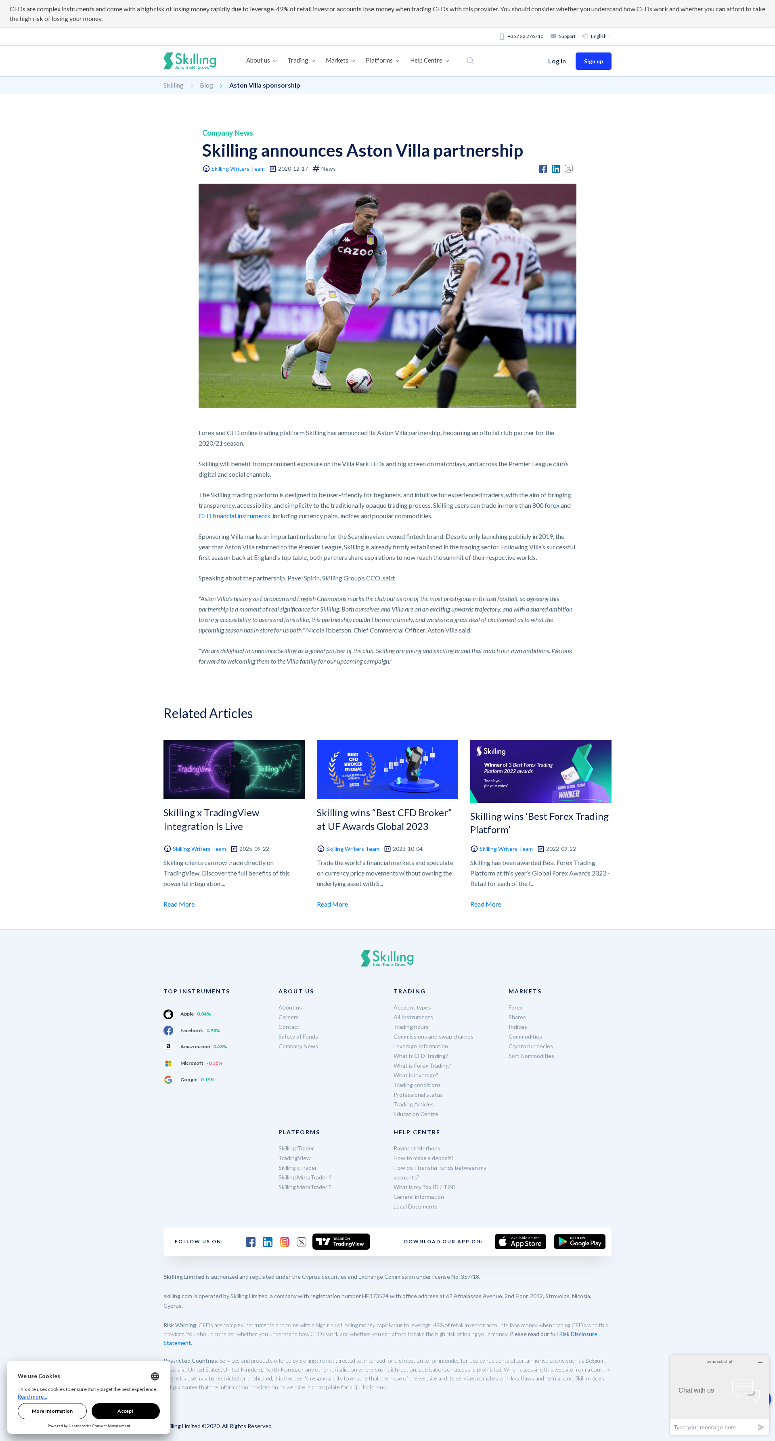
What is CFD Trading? (421, 1055)
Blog (206, 85)
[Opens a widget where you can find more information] (719, 1394)
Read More (179, 904)
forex (552, 505)
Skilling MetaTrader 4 (305, 1177)
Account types (412, 1007)
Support (567, 36)
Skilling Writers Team (238, 168)
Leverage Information (421, 1046)
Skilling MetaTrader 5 (305, 1186)
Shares (517, 1017)
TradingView (295, 1157)
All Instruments (413, 1017)
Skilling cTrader (298, 1167)
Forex (516, 1007)
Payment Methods (417, 1148)
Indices (518, 1026)
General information (419, 1196)
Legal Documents (416, 1206)
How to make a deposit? (424, 1157)
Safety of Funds (298, 1036)
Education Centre (416, 1113)
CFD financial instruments (234, 515)
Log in (557, 61)
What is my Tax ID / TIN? (425, 1186)
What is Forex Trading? (422, 1065)
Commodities (525, 1036)
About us (290, 1007)
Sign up (593, 61)
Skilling (173, 85)
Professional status (418, 1094)
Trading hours (411, 1026)
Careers (289, 1017)
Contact (289, 1026)
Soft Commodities (531, 1055)
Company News (298, 1046)
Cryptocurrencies (531, 1046)
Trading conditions (417, 1084)
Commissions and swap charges (433, 1036)
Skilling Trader (296, 1148)
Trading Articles (414, 1104)
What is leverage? (416, 1075)
